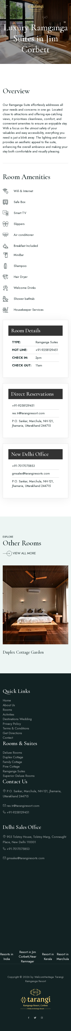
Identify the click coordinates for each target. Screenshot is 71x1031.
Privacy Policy (12, 724)
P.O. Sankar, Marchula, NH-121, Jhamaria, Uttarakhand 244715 (32, 794)
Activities (8, 714)
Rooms (7, 709)
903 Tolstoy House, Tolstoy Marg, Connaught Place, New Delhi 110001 (34, 839)
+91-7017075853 (23, 466)
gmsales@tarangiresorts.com (31, 473)
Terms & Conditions (16, 728)
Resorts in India (6, 956)
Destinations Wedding (17, 719)
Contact (8, 737)
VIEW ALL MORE (24, 553)
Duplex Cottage (13, 757)
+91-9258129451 (47, 350)
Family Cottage (12, 762)
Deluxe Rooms (12, 752)
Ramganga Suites (14, 771)
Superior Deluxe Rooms (19, 776)
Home (7, 700)
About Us (9, 705)
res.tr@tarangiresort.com (28, 413)
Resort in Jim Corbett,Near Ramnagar (27, 956)
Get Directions (12, 733)
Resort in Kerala (48, 956)
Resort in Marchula (63, 956)
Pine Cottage (11, 766)
